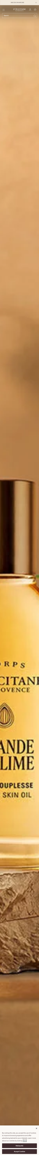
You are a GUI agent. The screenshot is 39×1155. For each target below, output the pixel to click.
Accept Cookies (19, 1151)
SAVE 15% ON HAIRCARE (17, 2)
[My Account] (30, 10)
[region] (19, 1140)
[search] (19, 15)
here (24, 1141)
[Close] (36, 1128)
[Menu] (3, 9)
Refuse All (19, 1146)
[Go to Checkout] (35, 10)
